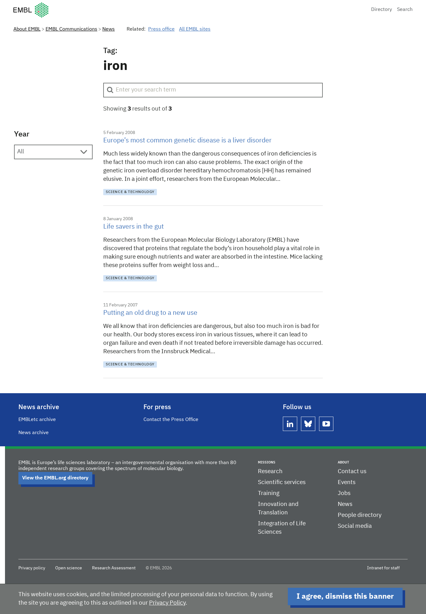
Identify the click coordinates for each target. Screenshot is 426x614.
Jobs (344, 493)
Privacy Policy (167, 603)
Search (405, 9)
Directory (381, 9)
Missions (266, 462)
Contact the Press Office (170, 419)
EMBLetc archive (37, 419)
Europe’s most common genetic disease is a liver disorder (187, 140)
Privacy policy (31, 568)
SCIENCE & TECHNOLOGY (130, 192)
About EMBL (27, 29)
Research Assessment (114, 568)
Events (347, 482)
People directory (359, 515)
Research (270, 471)
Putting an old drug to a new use (150, 313)
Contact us (352, 471)
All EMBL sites (195, 29)
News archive (33, 432)
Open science (68, 568)
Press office (161, 29)
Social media (355, 526)
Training (268, 493)
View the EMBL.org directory (55, 478)
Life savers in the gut (133, 227)
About (343, 462)
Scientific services (282, 482)
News (108, 29)
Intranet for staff (383, 568)
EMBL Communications (71, 29)
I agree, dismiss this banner (345, 596)
